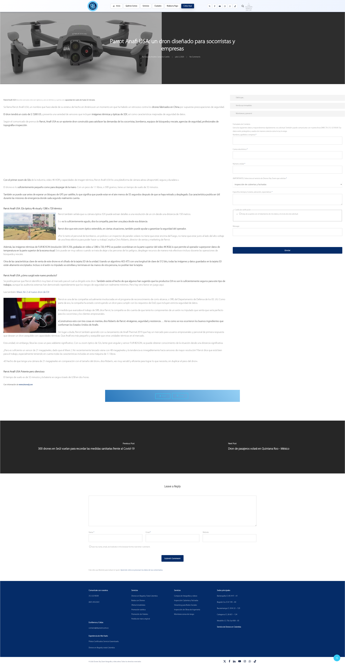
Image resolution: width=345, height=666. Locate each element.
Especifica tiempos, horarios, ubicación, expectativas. (252, 192)
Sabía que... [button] (240, 98)
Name (91, 532)
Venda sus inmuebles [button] (244, 106)
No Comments (194, 57)
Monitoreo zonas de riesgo (184, 614)
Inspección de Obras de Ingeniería (187, 610)
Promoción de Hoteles (139, 614)
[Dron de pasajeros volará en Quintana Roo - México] (258, 447)
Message (236, 226)
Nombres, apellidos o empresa (244, 135)
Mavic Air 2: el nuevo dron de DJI (33, 292)
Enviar (287, 250)
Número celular (239, 164)
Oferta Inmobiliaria (138, 605)
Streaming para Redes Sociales (185, 605)
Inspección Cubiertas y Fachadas (186, 601)
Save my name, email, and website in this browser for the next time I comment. (120, 547)
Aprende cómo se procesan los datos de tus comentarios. (141, 570)
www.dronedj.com (26, 385)
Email (148, 532)
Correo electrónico (240, 149)
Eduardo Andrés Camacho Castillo (157, 57)
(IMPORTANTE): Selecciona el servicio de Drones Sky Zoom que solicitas (260, 178)
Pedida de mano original (140, 619)
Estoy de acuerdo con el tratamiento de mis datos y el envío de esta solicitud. (269, 214)
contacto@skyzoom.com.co (98, 628)
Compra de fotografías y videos (185, 596)
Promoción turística (138, 610)
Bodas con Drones (138, 601)
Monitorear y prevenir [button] (244, 114)
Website (206, 532)
